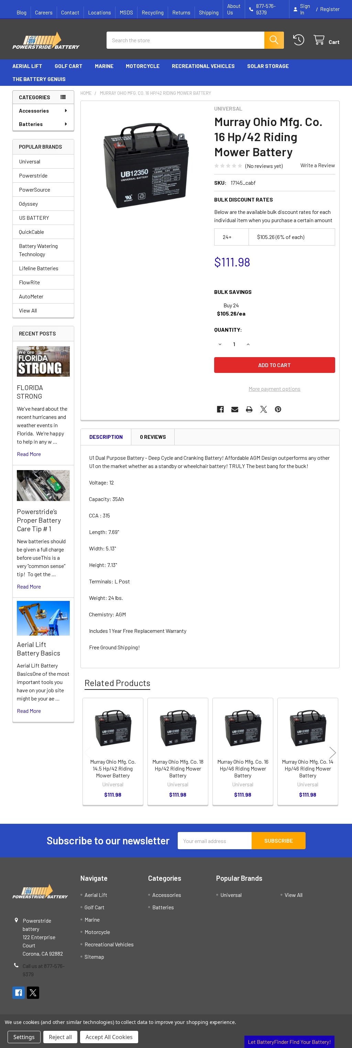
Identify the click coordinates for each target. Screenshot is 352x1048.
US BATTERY (34, 217)
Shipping (209, 12)
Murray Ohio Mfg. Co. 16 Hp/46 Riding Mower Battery (242, 768)
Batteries (31, 124)
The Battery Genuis (39, 79)
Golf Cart (68, 66)
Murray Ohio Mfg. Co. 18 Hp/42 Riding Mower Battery (178, 768)
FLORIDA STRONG (30, 391)
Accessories (34, 110)
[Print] (249, 409)
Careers (44, 12)
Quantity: (228, 329)
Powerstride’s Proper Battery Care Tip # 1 (39, 520)
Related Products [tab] (117, 682)
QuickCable (31, 231)
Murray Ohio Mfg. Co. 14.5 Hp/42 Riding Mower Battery (113, 768)
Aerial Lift (27, 66)
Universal (29, 161)
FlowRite (29, 282)
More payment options (274, 388)
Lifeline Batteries (38, 268)
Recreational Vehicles (203, 66)
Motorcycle (143, 66)
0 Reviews (153, 437)
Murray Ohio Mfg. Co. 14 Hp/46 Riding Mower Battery (307, 768)
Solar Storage (268, 66)
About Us (234, 9)
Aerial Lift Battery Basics (38, 648)
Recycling (153, 12)
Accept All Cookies (109, 1037)
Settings (24, 1037)
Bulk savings (233, 291)
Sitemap (94, 956)
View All (28, 310)
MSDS (126, 12)
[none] (145, 165)
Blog (21, 12)
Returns (181, 12)
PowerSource (34, 189)
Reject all (60, 1037)
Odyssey (28, 203)
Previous (87, 752)
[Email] (235, 409)
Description (106, 437)
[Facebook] (220, 409)
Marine (104, 66)
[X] (263, 409)
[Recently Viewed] (300, 40)
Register (330, 9)
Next (333, 752)
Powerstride (33, 175)
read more (29, 454)
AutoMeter (31, 296)
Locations (99, 12)
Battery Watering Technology (38, 249)
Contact (70, 12)
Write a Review (317, 165)
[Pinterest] (278, 409)
